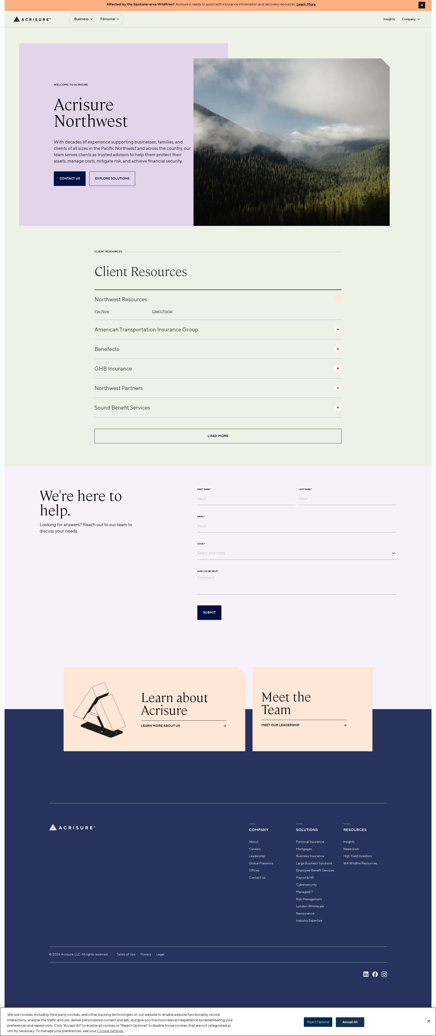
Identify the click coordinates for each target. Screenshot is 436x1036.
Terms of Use (125, 954)
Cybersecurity (306, 884)
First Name (204, 489)
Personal (107, 19)
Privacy (146, 954)
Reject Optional (318, 1022)
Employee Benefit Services (315, 870)
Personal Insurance (310, 842)
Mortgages (304, 849)
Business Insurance (310, 856)
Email (201, 517)
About (253, 842)
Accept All (350, 1022)
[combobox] (293, 553)
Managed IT (304, 892)
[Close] (429, 1021)
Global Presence (261, 863)
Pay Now (101, 311)
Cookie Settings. (110, 1031)
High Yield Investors (357, 856)
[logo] (32, 19)
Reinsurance (305, 913)
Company (409, 19)
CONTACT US (69, 179)
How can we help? (207, 571)
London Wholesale (310, 906)
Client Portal (162, 311)
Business (81, 19)
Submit (209, 613)
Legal (160, 954)
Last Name (305, 489)
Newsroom (351, 849)
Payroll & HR (305, 877)
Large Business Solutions (314, 863)
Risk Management (309, 899)
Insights (389, 19)
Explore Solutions (112, 179)
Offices (254, 870)
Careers (255, 849)
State (201, 544)
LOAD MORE (218, 436)
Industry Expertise (309, 920)
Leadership (257, 856)
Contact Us (257, 877)
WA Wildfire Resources (360, 863)
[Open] (393, 553)
